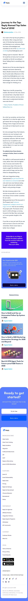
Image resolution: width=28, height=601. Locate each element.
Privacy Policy (6, 551)
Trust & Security (6, 555)
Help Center (6, 439)
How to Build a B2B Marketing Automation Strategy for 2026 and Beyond (14, 334)
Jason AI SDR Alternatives (9, 464)
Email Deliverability (8, 477)
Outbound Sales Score (8, 451)
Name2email (6, 496)
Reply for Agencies (7, 509)
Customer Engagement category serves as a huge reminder (13, 204)
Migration (5, 448)
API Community (7, 525)
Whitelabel (5, 522)
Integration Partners (8, 516)
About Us (5, 538)
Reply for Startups (7, 487)
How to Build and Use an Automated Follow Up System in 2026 (14, 310)
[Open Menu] (24, 3)
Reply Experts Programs (9, 519)
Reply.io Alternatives (8, 461)
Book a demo (14, 285)
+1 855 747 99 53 (14, 575)
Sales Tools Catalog (8, 442)
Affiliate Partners (7, 512)
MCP (4, 458)
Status (4, 499)
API (3, 454)
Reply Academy (7, 445)
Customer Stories (7, 535)
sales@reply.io (6, 570)
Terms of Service (7, 548)
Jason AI (5, 474)
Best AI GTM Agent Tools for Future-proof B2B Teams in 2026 (14, 359)
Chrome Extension (7, 493)
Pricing (4, 483)
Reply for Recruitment (8, 490)
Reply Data (5, 480)
